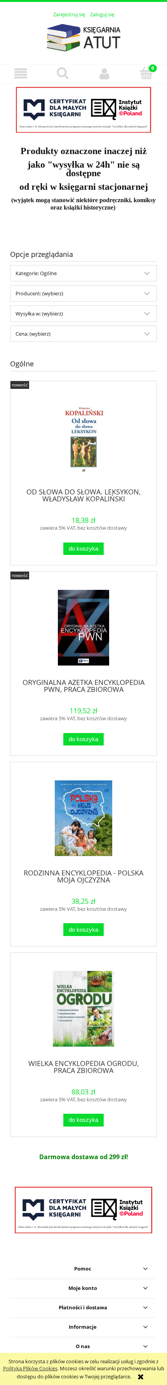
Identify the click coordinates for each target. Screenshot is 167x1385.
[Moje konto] (104, 73)
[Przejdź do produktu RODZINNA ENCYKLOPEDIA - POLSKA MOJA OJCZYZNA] (83, 818)
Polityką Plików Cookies (30, 1368)
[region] (83, 109)
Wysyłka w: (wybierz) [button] (39, 313)
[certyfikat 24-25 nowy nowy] (83, 109)
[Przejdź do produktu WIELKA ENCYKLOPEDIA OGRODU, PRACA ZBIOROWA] (83, 1009)
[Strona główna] (83, 36)
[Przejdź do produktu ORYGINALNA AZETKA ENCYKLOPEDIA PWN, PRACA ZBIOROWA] (83, 628)
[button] (21, 73)
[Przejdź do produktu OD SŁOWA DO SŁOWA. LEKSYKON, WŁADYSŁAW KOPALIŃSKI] (83, 437)
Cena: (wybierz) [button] (33, 333)
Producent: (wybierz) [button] (39, 293)
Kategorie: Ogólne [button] (36, 273)
